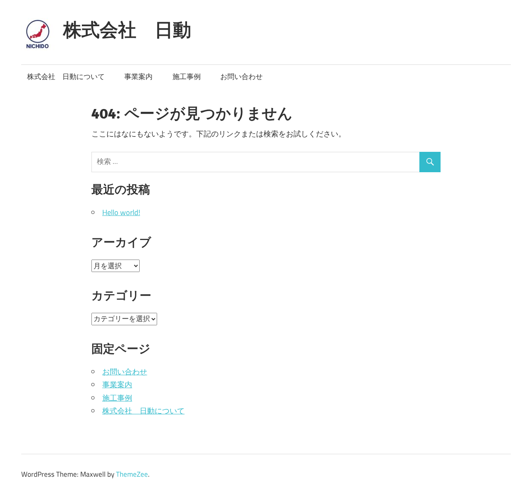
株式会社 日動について (66, 76)
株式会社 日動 (127, 29)
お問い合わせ (241, 76)
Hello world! (121, 212)
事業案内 (138, 76)
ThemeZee (132, 474)
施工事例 (186, 76)
